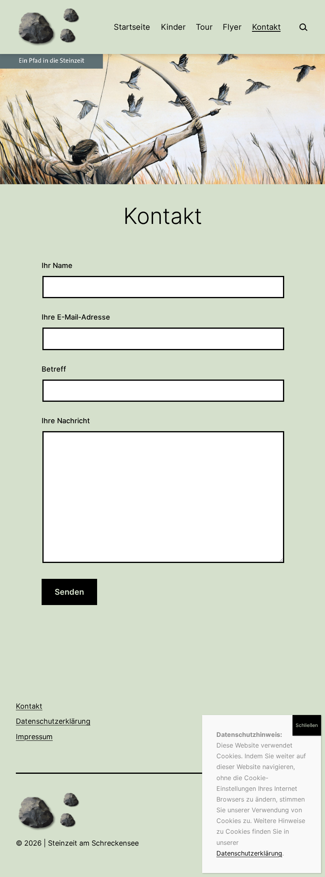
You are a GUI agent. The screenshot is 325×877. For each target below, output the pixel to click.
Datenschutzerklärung (53, 721)
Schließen (307, 725)
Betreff (54, 369)
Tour (204, 27)
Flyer (232, 27)
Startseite (132, 27)
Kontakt (266, 27)
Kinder (173, 27)
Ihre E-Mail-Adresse (76, 317)
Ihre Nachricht (66, 420)
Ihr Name (57, 265)
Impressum (34, 736)
